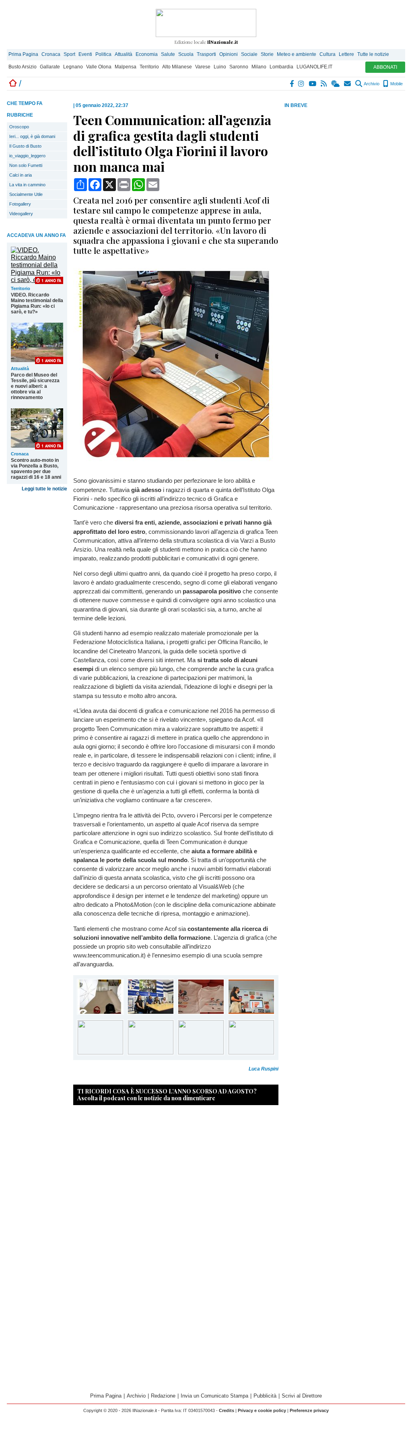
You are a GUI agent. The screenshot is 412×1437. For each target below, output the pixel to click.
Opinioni (228, 54)
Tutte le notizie (373, 54)
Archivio (371, 83)
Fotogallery (20, 204)
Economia (147, 54)
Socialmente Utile (26, 194)
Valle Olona (98, 67)
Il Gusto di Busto (25, 146)
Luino (220, 67)
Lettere (346, 54)
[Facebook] (292, 83)
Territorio (149, 67)
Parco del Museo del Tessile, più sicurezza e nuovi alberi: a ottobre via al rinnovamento (35, 386)
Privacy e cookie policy (262, 1410)
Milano (258, 67)
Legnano (73, 67)
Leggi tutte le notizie (44, 489)
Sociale (249, 54)
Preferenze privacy (309, 1410)
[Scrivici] (348, 83)
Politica (103, 54)
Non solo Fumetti (25, 165)
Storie (267, 54)
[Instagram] (301, 83)
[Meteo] (335, 83)
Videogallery (21, 213)
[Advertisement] (344, 172)
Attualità (123, 54)
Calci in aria (20, 175)
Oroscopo (19, 126)
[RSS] (324, 83)
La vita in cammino (27, 184)
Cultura (327, 54)
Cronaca (50, 54)
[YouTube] (313, 83)
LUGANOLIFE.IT (314, 67)
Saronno (238, 67)
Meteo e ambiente (296, 54)
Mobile (396, 83)
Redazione (163, 1396)
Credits (226, 1410)
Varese (202, 67)
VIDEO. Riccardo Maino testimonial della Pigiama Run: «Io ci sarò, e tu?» (37, 303)
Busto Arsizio (22, 67)
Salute (168, 54)
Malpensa (125, 67)
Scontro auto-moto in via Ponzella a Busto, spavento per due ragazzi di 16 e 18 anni (36, 468)
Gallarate (50, 67)
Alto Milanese (177, 67)
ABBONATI (385, 67)
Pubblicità (264, 1396)
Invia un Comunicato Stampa (214, 1396)
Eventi (85, 54)
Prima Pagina (23, 54)
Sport (69, 54)
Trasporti (206, 54)
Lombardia (281, 67)
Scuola (186, 54)
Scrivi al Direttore (302, 1396)
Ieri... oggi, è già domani (32, 136)
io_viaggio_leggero (27, 155)
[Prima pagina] (12, 83)
